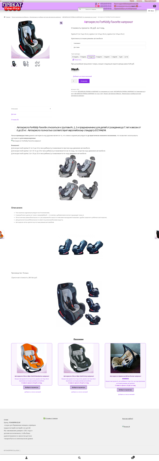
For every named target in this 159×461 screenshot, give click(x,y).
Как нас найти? (127, 419)
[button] (61, 22)
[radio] (75, 56)
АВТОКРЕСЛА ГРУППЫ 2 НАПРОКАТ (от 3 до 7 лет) (88, 93)
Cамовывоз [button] (77, 43)
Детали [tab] (13, 114)
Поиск (79, 458)
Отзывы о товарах (51, 418)
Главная (8, 17)
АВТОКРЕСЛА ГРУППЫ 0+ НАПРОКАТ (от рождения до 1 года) (79, 17)
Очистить (78, 60)
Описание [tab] (14, 109)
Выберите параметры (31, 387)
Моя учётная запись (26, 458)
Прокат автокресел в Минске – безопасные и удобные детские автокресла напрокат (36, 17)
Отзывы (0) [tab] (15, 120)
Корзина (120, 456)
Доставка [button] (77, 47)
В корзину (84, 81)
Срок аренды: (75, 54)
